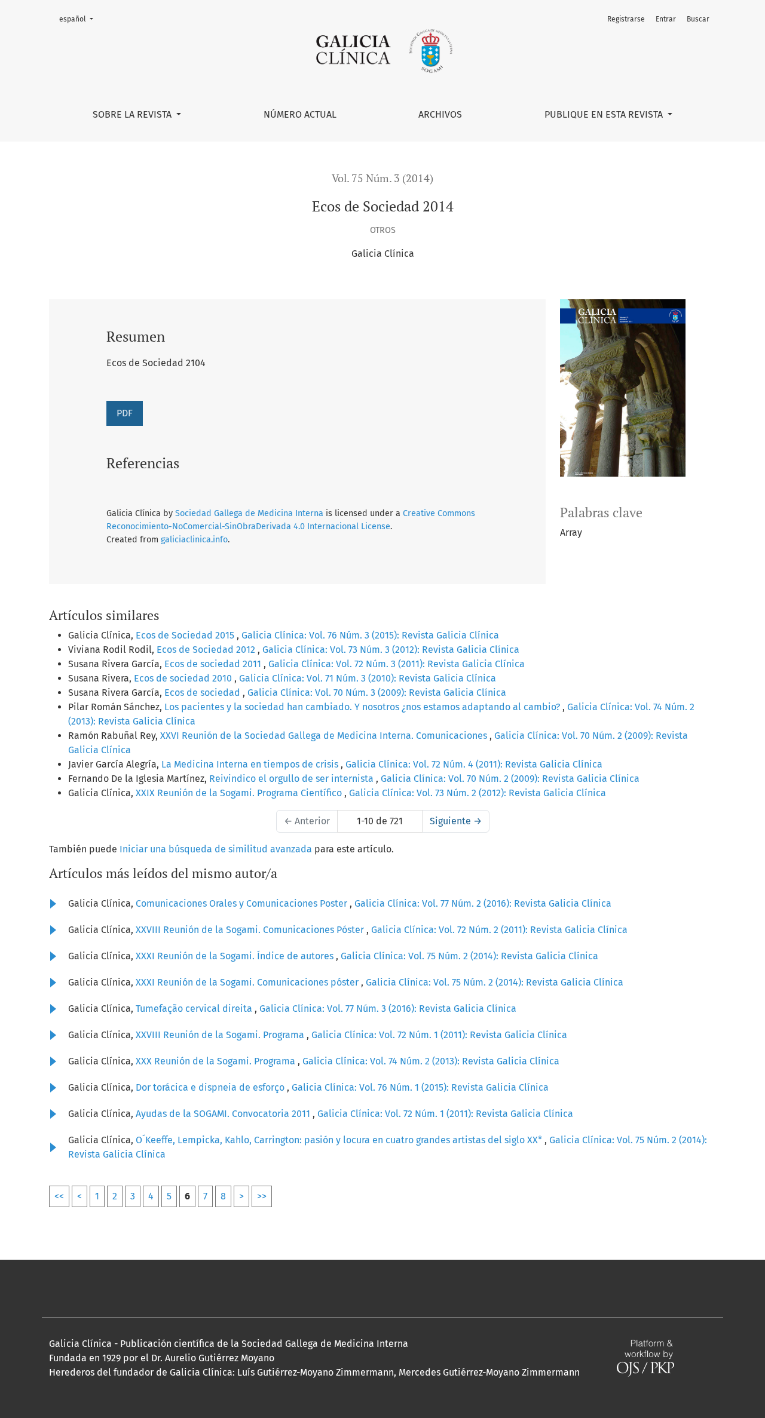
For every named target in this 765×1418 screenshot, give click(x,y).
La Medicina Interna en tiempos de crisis (251, 764)
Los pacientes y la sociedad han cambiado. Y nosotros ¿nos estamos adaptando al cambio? (363, 707)
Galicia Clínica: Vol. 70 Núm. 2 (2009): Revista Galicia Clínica (510, 778)
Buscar (698, 19)
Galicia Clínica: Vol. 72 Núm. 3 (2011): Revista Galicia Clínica (396, 664)
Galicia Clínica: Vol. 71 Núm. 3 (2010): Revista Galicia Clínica (367, 678)
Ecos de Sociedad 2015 (186, 635)
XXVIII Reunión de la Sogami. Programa (221, 1035)
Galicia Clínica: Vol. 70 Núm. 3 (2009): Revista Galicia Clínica (376, 692)
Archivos (440, 114)
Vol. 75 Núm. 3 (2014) (382, 178)
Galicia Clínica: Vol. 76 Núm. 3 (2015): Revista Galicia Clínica (370, 635)
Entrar (666, 19)
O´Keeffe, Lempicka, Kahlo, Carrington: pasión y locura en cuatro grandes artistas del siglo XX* (340, 1140)
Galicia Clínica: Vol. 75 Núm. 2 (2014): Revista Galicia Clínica (469, 956)
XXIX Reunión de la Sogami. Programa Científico (240, 793)
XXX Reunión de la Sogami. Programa (217, 1061)
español (80, 18)
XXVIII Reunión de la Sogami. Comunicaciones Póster (251, 929)
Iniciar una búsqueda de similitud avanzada (216, 849)
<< (59, 1196)
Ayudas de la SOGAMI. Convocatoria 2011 (224, 1113)
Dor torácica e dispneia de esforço (211, 1087)
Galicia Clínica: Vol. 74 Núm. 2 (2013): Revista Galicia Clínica (430, 1061)
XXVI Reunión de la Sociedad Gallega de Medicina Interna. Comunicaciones (324, 735)
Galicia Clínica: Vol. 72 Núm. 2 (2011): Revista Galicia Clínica (499, 929)
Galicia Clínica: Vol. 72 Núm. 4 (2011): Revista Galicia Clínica (473, 764)
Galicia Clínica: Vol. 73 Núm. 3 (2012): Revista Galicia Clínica (390, 649)
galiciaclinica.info (194, 540)
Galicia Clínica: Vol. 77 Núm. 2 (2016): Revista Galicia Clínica (482, 903)
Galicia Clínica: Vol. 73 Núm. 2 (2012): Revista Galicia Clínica (477, 793)
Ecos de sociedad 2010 (184, 678)
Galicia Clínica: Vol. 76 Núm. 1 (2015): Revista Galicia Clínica (420, 1087)
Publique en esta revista (604, 114)
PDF (125, 413)
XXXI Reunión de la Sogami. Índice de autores (236, 956)
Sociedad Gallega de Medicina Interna (249, 513)
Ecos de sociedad (203, 692)
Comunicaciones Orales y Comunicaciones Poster (243, 903)
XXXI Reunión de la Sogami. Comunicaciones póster (248, 982)
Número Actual (300, 114)
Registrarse (626, 19)
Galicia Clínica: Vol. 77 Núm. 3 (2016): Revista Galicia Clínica (387, 1008)
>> (262, 1196)
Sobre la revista (133, 114)
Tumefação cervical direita (195, 1008)
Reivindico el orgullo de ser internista (292, 778)
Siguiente (456, 821)
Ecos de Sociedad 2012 (207, 649)
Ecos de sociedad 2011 (214, 664)
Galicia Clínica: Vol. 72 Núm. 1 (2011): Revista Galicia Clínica (439, 1035)
